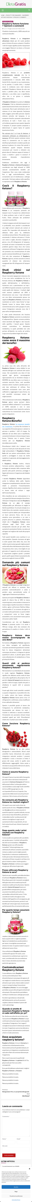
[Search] (29, 10)
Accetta (16, 1187)
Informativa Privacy (16, 1199)
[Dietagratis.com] (16, 4)
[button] (29, 1169)
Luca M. (5, 28)
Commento (6, 1116)
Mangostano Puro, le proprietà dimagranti (15, 1091)
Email (19, 1139)
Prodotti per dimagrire (8, 21)
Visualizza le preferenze (16, 1196)
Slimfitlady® (26, 1095)
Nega (16, 1191)
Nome (4, 1139)
